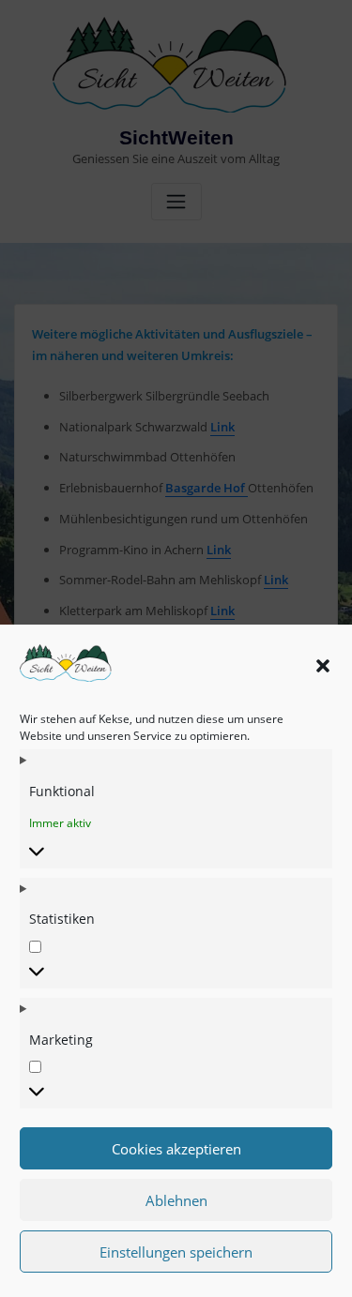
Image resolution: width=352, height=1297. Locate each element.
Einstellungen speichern (176, 1252)
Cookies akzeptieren (176, 1148)
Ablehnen (176, 1200)
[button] (323, 665)
